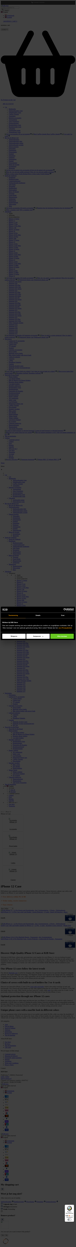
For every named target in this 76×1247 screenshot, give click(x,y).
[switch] (69, 1219)
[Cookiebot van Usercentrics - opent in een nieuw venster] (65, 609)
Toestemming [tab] (13, 615)
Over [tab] (62, 615)
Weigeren (14, 636)
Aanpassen (37, 636)
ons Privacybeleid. (65, 628)
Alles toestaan (62, 636)
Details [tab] (38, 615)
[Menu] (73, 1206)
